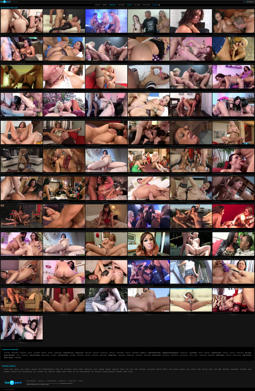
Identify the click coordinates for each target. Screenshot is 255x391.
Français (75, 369)
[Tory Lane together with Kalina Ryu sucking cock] (149, 244)
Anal (92, 371)
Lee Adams (54, 355)
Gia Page (50, 352)
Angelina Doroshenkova (170, 353)
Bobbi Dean (23, 352)
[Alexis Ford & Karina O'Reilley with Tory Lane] (149, 49)
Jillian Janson (8, 357)
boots (21, 369)
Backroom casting (27, 371)
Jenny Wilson (243, 369)
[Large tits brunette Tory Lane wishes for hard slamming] (64, 216)
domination (119, 371)
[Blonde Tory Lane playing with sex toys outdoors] (191, 216)
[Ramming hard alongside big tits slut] (106, 132)
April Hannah (166, 355)
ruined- (95, 369)
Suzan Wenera (174, 355)
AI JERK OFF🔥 (156, 4)
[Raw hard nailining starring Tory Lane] (64, 49)
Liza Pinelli (193, 353)
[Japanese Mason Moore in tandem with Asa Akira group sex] (233, 216)
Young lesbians (234, 369)
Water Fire (43, 352)
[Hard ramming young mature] (22, 272)
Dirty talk (176, 369)
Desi (40, 369)
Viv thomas (14, 371)
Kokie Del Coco (68, 353)
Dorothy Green (63, 355)
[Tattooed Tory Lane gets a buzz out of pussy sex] (191, 104)
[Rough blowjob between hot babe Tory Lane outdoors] (191, 244)
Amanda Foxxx (104, 352)
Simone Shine (103, 355)
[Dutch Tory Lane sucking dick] (106, 104)
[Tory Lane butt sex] (64, 244)
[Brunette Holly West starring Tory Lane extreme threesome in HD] (233, 77)
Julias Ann (87, 355)
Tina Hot (200, 352)
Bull (62, 369)
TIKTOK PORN (146, 4)
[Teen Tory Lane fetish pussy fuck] (191, 160)
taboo (131, 369)
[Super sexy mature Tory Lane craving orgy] (22, 244)
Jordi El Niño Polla (154, 353)
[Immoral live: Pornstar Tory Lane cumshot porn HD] (149, 77)
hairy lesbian (142, 369)
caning (170, 369)
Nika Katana (80, 355)
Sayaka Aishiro (58, 352)
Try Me (191, 355)
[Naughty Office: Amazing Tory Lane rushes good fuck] (64, 77)
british (199, 369)
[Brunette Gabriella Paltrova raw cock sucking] (191, 272)
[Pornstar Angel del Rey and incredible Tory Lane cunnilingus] (149, 21)
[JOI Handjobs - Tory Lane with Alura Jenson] (233, 49)
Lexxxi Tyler (7, 352)
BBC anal (159, 369)
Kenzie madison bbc (85, 371)
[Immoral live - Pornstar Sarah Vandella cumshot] (191, 77)
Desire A (143, 353)
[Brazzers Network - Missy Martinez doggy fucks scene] (233, 132)
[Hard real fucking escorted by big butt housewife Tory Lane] (64, 300)
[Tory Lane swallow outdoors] (106, 300)
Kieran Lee (112, 352)
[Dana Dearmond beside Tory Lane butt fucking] (233, 300)
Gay (219, 369)
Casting (130, 371)
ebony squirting (151, 369)
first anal (69, 371)
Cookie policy (62, 380)
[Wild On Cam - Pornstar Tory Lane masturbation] (191, 300)
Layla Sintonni (121, 355)
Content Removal (51, 380)
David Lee (128, 352)
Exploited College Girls (48, 369)
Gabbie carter (51, 371)
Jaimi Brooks (24, 355)
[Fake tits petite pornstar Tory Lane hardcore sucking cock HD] (149, 272)
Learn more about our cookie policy (66, 383)
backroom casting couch (109, 371)
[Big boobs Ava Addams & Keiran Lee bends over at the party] (64, 188)
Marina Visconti (237, 355)
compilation (7, 371)
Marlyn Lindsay (45, 355)
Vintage (57, 369)
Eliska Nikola (135, 352)
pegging (58, 371)
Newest (104, 4)
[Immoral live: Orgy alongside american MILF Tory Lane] (106, 49)
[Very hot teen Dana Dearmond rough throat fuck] (233, 160)
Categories (121, 4)
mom (45, 371)
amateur (64, 371)
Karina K (30, 352)
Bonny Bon (207, 352)
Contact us (41, 380)
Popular (97, 4)
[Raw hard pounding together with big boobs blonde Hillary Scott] (149, 216)
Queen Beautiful (9, 355)
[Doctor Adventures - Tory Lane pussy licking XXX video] (149, 104)
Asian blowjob (67, 369)
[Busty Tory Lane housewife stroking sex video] (22, 77)
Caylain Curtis (203, 355)
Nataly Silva (112, 355)
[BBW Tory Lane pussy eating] (106, 77)
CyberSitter (47, 384)
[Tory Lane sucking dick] (22, 132)
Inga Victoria (247, 355)
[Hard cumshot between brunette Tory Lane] (106, 216)
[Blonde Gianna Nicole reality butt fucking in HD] (149, 160)
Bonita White (211, 355)
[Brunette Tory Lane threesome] (22, 160)
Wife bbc (165, 369)
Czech (19, 371)
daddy (136, 369)
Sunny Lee (232, 352)
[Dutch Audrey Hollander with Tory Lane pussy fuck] (22, 328)
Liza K (18, 355)
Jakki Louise (88, 352)
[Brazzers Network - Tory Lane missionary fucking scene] (191, 188)
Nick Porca (228, 355)
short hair (193, 369)
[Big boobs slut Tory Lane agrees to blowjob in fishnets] (106, 188)
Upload (81, 380)
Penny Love (79, 353)
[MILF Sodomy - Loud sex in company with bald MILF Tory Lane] (106, 244)
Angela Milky (18, 357)
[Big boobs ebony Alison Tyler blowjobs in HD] (22, 216)
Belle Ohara (220, 355)
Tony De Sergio (34, 355)
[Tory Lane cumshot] (233, 188)
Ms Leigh (248, 353)
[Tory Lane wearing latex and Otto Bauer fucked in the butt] (22, 49)
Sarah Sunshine (184, 355)
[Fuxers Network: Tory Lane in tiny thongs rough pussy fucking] (191, 21)
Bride (11, 369)
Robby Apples (15, 352)
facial (215, 369)
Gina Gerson (156, 355)
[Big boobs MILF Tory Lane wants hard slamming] (64, 132)
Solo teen (6, 369)
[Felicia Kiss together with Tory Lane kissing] (149, 300)
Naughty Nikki (130, 355)
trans (34, 371)
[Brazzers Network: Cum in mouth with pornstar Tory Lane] (233, 21)
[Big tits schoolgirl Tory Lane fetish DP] (64, 160)
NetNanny (42, 384)
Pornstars (112, 4)
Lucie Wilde (73, 355)
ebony (127, 369)
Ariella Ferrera (216, 353)
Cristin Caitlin (147, 355)
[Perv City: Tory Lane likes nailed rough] (233, 272)
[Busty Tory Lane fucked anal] (22, 300)
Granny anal (98, 371)
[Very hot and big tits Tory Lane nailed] (64, 272)
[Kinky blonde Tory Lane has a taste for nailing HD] (64, 104)
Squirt (249, 369)
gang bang (182, 369)
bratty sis (81, 369)
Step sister (205, 369)
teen (74, 371)
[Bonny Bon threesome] (233, 104)
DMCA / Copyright (31, 380)
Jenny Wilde (37, 352)
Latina (188, 369)
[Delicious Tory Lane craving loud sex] (191, 132)
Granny (125, 371)
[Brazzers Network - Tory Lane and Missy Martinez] (22, 188)
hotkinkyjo (108, 369)
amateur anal (115, 369)
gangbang (101, 369)
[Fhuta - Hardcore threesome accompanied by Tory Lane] (191, 49)
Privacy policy (72, 380)
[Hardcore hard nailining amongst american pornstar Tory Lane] (149, 132)
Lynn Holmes (139, 355)
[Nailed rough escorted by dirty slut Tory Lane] (22, 104)
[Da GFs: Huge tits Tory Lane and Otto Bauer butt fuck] (106, 272)
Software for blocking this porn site (33, 384)
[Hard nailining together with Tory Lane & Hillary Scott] (106, 21)
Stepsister (27, 369)
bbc (77, 371)
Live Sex (129, 4)
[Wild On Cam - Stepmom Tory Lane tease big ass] (64, 21)
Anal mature (40, 371)
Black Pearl (96, 352)
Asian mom (34, 369)
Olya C (196, 355)
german (122, 369)
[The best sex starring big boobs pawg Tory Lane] (106, 160)
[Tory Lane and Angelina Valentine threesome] (149, 188)
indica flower (226, 369)
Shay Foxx (225, 352)
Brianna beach (88, 369)
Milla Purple (95, 355)
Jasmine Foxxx (184, 352)
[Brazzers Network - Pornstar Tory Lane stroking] (22, 21)
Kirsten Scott (240, 352)
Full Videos (137, 4)
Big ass (211, 369)
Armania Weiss (120, 352)
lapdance (16, 369)
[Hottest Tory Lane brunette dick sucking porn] (233, 244)
